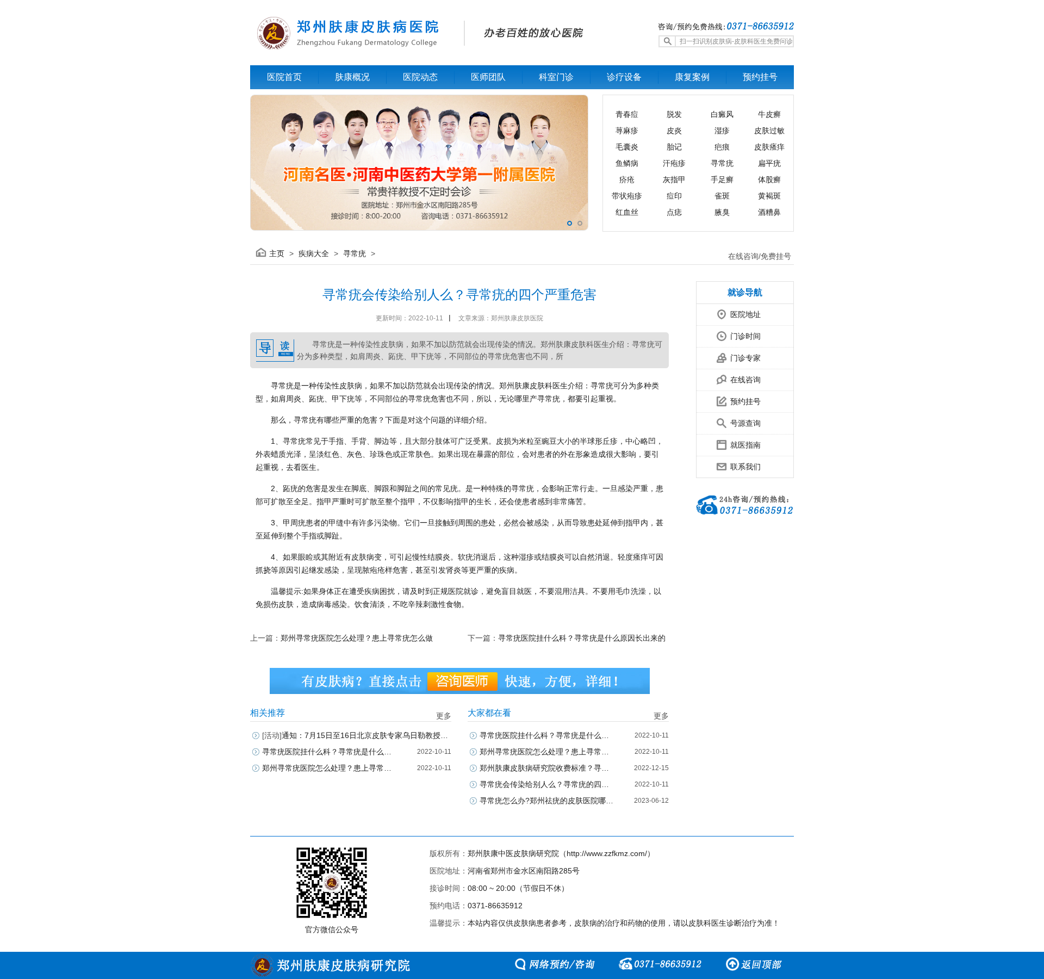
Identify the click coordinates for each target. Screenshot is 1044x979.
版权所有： (449, 853)
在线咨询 (745, 379)
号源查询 (745, 423)
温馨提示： (449, 923)
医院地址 (745, 314)
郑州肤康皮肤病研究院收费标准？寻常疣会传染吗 (548, 768)
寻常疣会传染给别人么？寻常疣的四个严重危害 (548, 784)
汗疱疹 (674, 163)
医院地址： (449, 870)
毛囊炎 (627, 146)
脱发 (674, 114)
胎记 (674, 146)
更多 (443, 715)
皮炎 (674, 130)
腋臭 (722, 212)
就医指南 (745, 445)
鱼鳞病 (627, 163)
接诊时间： (449, 888)
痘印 (674, 195)
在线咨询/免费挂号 (759, 256)
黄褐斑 (769, 195)
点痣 (674, 212)
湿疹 (722, 130)
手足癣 (722, 179)
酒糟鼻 (769, 212)
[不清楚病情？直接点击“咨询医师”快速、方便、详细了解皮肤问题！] (459, 681)
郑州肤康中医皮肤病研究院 (513, 853)
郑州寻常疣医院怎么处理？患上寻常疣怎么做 (357, 638)
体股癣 (769, 179)
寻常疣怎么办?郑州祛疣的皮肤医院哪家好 (548, 800)
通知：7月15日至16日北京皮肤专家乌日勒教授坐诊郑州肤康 (356, 735)
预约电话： (449, 905)
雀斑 (722, 195)
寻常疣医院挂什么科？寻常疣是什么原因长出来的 (582, 638)
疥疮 (627, 179)
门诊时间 (745, 336)
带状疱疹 (627, 195)
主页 (276, 253)
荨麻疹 (627, 130)
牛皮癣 (769, 114)
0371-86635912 (495, 905)
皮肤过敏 (769, 130)
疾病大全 (314, 253)
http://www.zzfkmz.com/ (607, 853)
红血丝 (627, 212)
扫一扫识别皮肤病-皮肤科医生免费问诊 (736, 41)
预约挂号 (745, 401)
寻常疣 (722, 163)
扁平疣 (769, 163)
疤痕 (722, 146)
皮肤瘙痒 (769, 146)
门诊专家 (745, 358)
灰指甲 (674, 179)
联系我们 (745, 466)
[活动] (272, 735)
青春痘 (627, 114)
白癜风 (722, 114)
